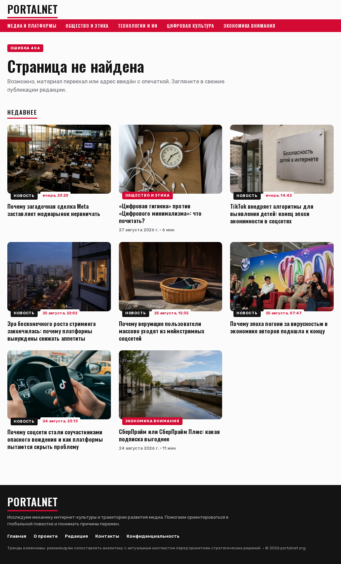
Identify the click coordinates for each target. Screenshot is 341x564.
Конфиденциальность (153, 536)
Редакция (76, 536)
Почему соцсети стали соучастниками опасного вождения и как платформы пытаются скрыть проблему (55, 439)
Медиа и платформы (31, 25)
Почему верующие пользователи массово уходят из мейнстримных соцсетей (162, 330)
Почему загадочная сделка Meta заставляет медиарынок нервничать (53, 210)
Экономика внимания (249, 25)
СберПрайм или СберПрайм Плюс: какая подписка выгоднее (169, 435)
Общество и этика (87, 25)
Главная (16, 536)
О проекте (46, 536)
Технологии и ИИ (138, 25)
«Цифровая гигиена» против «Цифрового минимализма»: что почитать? (160, 213)
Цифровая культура (190, 25)
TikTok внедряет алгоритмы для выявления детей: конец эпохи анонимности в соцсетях (271, 213)
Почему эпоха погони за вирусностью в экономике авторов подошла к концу (279, 327)
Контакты (107, 536)
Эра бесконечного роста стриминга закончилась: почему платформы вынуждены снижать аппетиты (51, 330)
